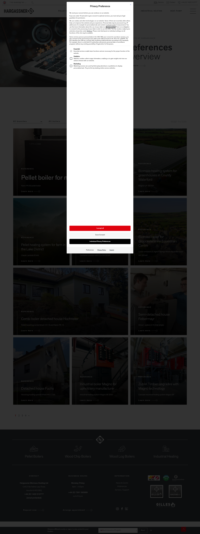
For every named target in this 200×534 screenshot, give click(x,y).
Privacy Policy (101, 250)
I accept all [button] (100, 228)
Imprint (112, 250)
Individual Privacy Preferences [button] (100, 241)
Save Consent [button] (100, 235)
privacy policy (111, 27)
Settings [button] (89, 31)
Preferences (90, 250)
